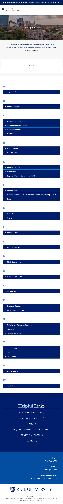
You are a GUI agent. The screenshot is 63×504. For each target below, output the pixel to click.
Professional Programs (16, 310)
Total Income (12, 348)
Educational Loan (14, 167)
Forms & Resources (31, 418)
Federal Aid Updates (51, 2)
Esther (30, 441)
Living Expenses (13, 247)
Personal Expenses (14, 306)
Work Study (11, 386)
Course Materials (14, 130)
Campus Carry (39, 500)
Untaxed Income (13, 371)
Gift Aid (10, 214)
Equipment (11, 172)
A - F (30, 61)
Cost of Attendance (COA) (17, 125)
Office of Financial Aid (12, 10)
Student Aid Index (14, 333)
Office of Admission (30, 413)
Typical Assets (13, 356)
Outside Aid (11, 291)
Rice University (10, 8)
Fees (9, 199)
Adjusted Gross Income (16, 92)
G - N (30, 65)
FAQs (30, 424)
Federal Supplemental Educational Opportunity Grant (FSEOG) (31, 195)
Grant (9, 218)
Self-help (10, 329)
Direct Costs (12, 153)
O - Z (30, 70)
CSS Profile (11, 134)
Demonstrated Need (15, 149)
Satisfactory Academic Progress (19, 325)
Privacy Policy (23, 500)
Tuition (9, 352)
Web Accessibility (32, 500)
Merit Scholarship (14, 262)
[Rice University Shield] (3, 9)
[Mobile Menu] (59, 9)
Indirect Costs (12, 233)
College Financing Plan (16, 121)
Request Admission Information (30, 429)
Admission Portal (30, 435)
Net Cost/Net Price (14, 277)
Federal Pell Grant (14, 191)
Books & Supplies (14, 106)
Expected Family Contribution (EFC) (21, 176)
